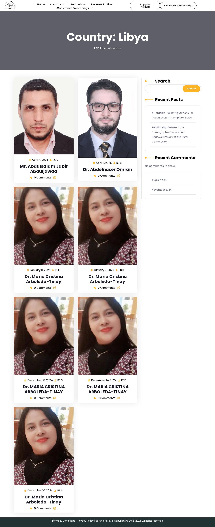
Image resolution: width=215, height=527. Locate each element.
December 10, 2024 (40, 490)
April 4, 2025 (40, 159)
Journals (76, 4)
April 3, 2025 (104, 163)
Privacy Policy (86, 520)
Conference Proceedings (73, 8)
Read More (42, 116)
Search (162, 81)
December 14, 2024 (104, 380)
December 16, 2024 (40, 380)
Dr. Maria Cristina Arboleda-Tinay (44, 279)
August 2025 (159, 180)
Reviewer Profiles (102, 4)
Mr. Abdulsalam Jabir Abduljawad (44, 168)
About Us (56, 4)
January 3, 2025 (104, 270)
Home (41, 4)
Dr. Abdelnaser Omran (107, 169)
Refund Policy (103, 520)
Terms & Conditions (63, 520)
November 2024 (161, 189)
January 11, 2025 (40, 270)
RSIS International (105, 48)
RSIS (55, 159)
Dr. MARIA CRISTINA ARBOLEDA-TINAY (44, 389)
